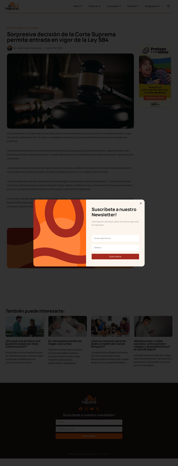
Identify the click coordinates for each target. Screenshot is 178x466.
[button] (141, 203)
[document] (89, 233)
